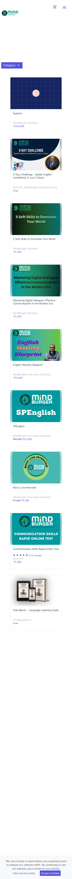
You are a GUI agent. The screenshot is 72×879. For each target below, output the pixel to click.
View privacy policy (24, 873)
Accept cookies (50, 873)
